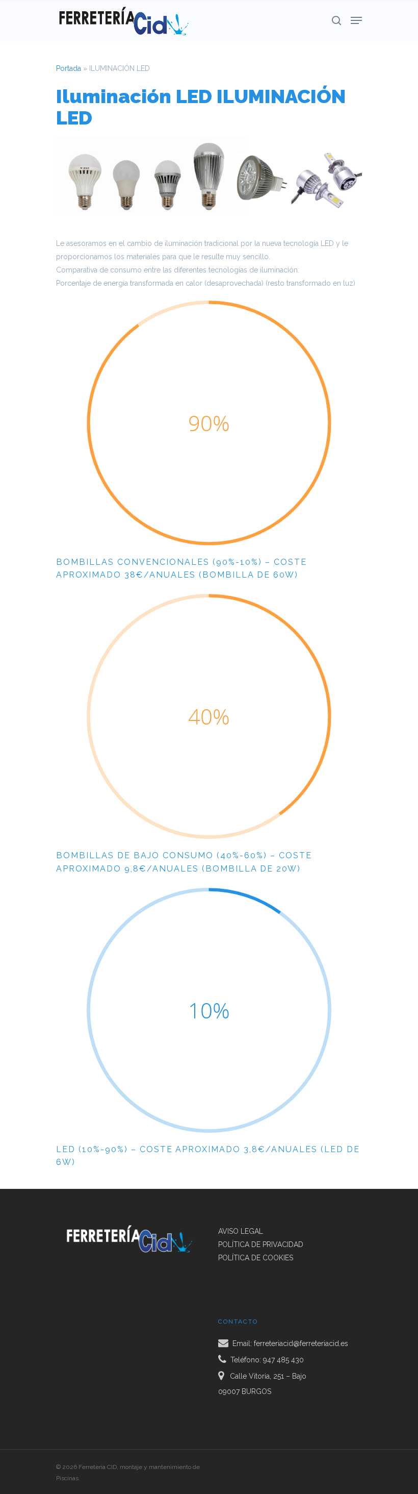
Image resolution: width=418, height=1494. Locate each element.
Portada (68, 68)
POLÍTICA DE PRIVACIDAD (260, 1244)
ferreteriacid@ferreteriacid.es (301, 1343)
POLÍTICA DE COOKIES (255, 1258)
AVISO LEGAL (240, 1231)
